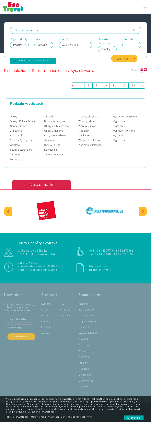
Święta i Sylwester (54, 154)
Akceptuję (134, 417)
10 (105, 85)
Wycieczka (118, 135)
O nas (44, 309)
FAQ (62, 303)
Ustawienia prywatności (45, 417)
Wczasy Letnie (86, 121)
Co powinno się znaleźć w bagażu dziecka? (87, 327)
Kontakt (45, 303)
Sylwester (49, 140)
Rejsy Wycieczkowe (55, 135)
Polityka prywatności (17, 417)
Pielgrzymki (16, 135)
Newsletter (65, 315)
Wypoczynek (120, 140)
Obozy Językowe (53, 130)
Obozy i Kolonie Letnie (22, 121)
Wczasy (14, 159)
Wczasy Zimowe (87, 126)
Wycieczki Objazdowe (125, 116)
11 (114, 85)
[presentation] (8, 211)
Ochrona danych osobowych (76, 417)
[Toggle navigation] (145, 9)
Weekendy (83, 130)
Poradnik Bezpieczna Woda (84, 345)
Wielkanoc (84, 135)
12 (123, 85)
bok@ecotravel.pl (100, 269)
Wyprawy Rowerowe (124, 130)
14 (142, 85)
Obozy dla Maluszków (56, 126)
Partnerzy (65, 309)
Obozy (13, 116)
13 (133, 85)
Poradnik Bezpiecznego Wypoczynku (86, 309)
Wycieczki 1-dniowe (89, 140)
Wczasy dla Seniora (89, 116)
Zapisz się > (21, 336)
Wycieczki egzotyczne (90, 145)
